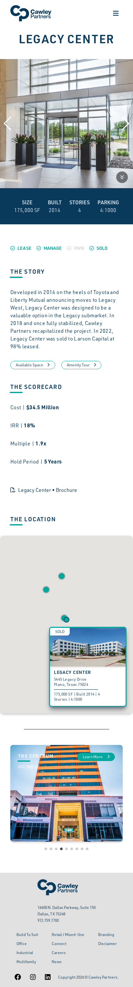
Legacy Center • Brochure (47, 490)
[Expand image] (122, 177)
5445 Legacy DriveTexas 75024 (71, 682)
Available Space (29, 364)
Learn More (93, 756)
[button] (46, 589)
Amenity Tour (78, 364)
